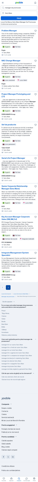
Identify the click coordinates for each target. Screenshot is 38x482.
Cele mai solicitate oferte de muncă (13, 377)
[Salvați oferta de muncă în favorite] (35, 31)
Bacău (4, 321)
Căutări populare (7, 301)
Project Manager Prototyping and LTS (16, 95)
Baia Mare (5, 324)
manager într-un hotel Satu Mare (12, 350)
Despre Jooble (7, 408)
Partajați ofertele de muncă (11, 429)
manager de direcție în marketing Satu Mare (15, 358)
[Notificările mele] (35, 2)
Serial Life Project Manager (13, 158)
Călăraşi (4, 329)
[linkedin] (13, 457)
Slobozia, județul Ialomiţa (9, 335)
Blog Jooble (6, 447)
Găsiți (19, 18)
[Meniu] (3, 3)
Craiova (4, 316)
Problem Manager (9, 31)
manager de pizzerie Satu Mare (11, 366)
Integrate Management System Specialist (15, 254)
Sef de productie (9, 125)
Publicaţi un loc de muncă (10, 432)
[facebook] (3, 457)
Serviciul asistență (8, 417)
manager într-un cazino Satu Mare (12, 345)
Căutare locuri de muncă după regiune (13, 379)
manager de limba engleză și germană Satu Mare (17, 369)
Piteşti (4, 310)
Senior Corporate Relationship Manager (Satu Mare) (14, 187)
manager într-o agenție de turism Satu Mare (15, 353)
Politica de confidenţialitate (11, 470)
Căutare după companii (9, 450)
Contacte (5, 411)
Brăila (3, 327)
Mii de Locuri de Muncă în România (13, 420)
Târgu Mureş (5, 313)
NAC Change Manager (11, 61)
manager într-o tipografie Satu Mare (13, 363)
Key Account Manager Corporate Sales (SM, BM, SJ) (16, 218)
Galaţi (3, 319)
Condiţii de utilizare (8, 466)
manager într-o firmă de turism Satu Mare (14, 347)
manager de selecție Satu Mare (11, 361)
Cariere (4, 414)
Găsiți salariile (6, 444)
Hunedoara (5, 332)
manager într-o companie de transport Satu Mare (17, 355)
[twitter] (8, 457)
